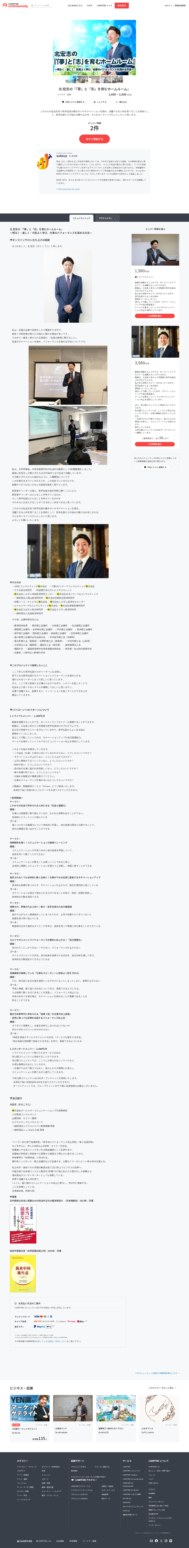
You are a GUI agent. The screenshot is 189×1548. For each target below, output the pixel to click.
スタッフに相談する (101, 1466)
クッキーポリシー (155, 1525)
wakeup (61, 156)
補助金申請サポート (130, 1514)
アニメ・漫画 (22, 1479)
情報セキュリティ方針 (156, 1510)
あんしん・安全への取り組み (159, 1470)
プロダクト (21, 1470)
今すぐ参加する (94, 139)
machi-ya (126, 1510)
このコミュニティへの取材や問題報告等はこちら (156, 1373)
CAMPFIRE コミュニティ (132, 1470)
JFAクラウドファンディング (133, 1506)
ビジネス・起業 (23, 1491)
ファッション (22, 1483)
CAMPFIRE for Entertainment (128, 1484)
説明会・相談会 (107, 1486)
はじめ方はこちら (75, 5)
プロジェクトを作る (78, 1466)
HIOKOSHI (126, 1502)
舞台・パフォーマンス (50, 1495)
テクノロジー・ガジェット (27, 1466)
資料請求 (121, 5)
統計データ (106, 1498)
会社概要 (60, 1541)
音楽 (43, 1470)
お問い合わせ (153, 1483)
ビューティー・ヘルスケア (52, 1491)
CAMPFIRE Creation (130, 1475)
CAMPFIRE (126, 1466)
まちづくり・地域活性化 (51, 1466)
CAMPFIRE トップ (104, 5)
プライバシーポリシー (156, 1501)
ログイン (168, 5)
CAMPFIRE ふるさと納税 (132, 1494)
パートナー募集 (89, 1541)
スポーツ (45, 1479)
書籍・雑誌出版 (47, 1487)
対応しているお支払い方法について (51, 1341)
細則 (150, 1497)
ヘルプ (150, 1479)
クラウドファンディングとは (81, 1490)
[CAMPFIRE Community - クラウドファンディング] (15, 5)
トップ (81, 218)
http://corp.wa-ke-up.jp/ (69, 189)
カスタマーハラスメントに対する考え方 (160, 1519)
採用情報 (73, 1541)
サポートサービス (108, 1490)
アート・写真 (22, 1495)
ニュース (151, 1475)
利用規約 (151, 1493)
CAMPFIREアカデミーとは (80, 1486)
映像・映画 (46, 1483)
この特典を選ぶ (155, 315)
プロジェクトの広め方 (79, 1498)
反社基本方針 (153, 1514)
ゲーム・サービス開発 (25, 1487)
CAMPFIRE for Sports (130, 1490)
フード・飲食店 (23, 1475)
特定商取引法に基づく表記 (158, 1505)
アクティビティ (107, 218)
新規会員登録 (180, 5)
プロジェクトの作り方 (79, 1494)
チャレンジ (46, 1475)
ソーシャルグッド (23, 1499)
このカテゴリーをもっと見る (161, 1387)
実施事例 (105, 1494)
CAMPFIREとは (154, 1466)
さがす (89, 5)
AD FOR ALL (127, 1498)
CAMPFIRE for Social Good (133, 1479)
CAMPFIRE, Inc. (45, 1541)
